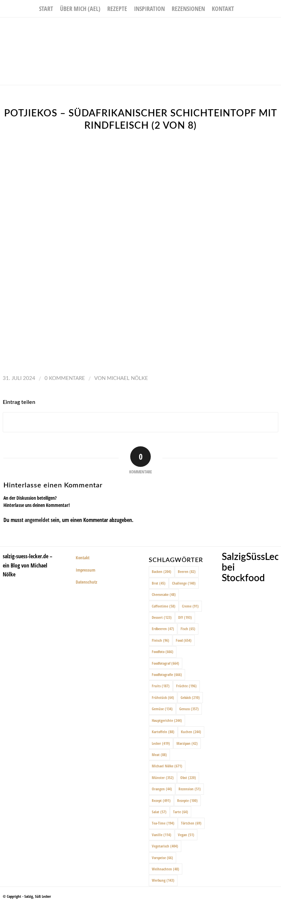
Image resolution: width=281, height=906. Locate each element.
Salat (159, 811)
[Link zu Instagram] (265, 28)
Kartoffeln (163, 731)
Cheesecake (164, 594)
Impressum (85, 570)
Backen (161, 571)
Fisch (188, 628)
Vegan (186, 834)
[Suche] (241, 8)
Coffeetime (163, 606)
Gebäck (190, 697)
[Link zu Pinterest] (276, 28)
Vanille (161, 834)
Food (184, 640)
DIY (185, 617)
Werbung (163, 880)
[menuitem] (46, 8)
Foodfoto (162, 651)
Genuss (189, 708)
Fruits (161, 685)
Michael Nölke (127, 378)
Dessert (162, 617)
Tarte (180, 811)
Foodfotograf (165, 663)
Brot (159, 583)
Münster (163, 777)
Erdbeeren (163, 628)
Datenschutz (86, 582)
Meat (159, 754)
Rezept (161, 800)
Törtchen (191, 823)
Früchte (186, 685)
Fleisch (160, 640)
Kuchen (191, 731)
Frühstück (163, 697)
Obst (188, 777)
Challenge (184, 583)
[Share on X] (140, 422)
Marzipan (187, 743)
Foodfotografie (167, 674)
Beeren (187, 571)
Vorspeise (162, 857)
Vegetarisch (165, 845)
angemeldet (37, 520)
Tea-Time (163, 823)
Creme (190, 606)
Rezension (190, 788)
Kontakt (82, 557)
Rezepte (187, 800)
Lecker (161, 743)
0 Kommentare (65, 378)
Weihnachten (165, 868)
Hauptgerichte (167, 720)
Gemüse (162, 708)
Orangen (162, 788)
